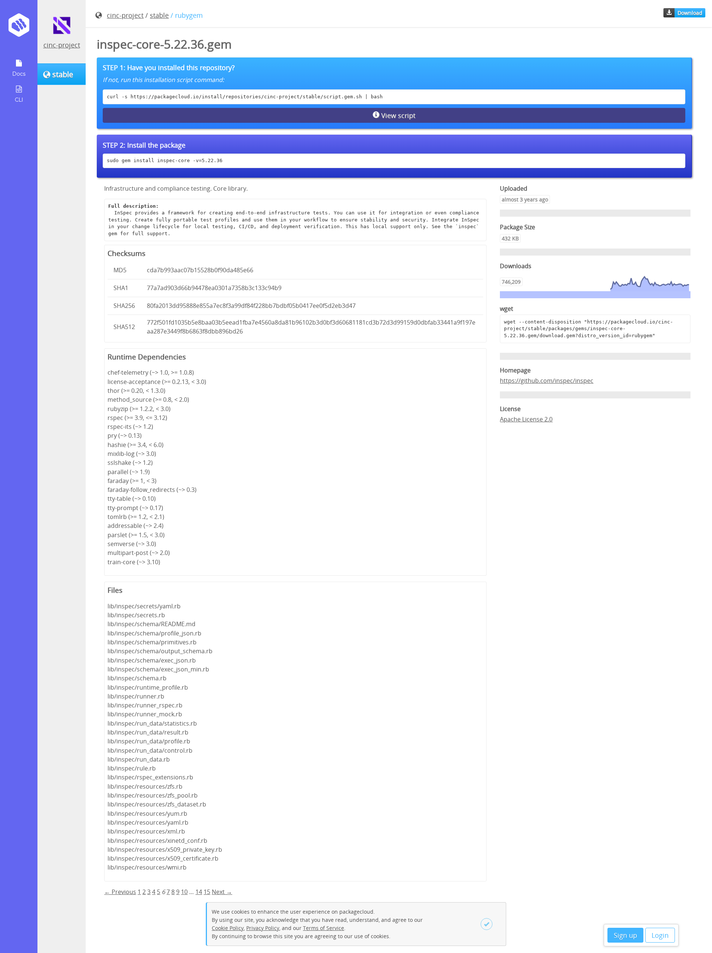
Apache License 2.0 (526, 419)
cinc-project (61, 44)
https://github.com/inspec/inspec (546, 381)
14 (198, 892)
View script (397, 115)
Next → (222, 892)
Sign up (625, 935)
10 (184, 892)
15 (207, 892)
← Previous (120, 892)
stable (159, 15)
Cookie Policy (228, 927)
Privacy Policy (262, 927)
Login (660, 935)
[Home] (18, 28)
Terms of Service (323, 927)
